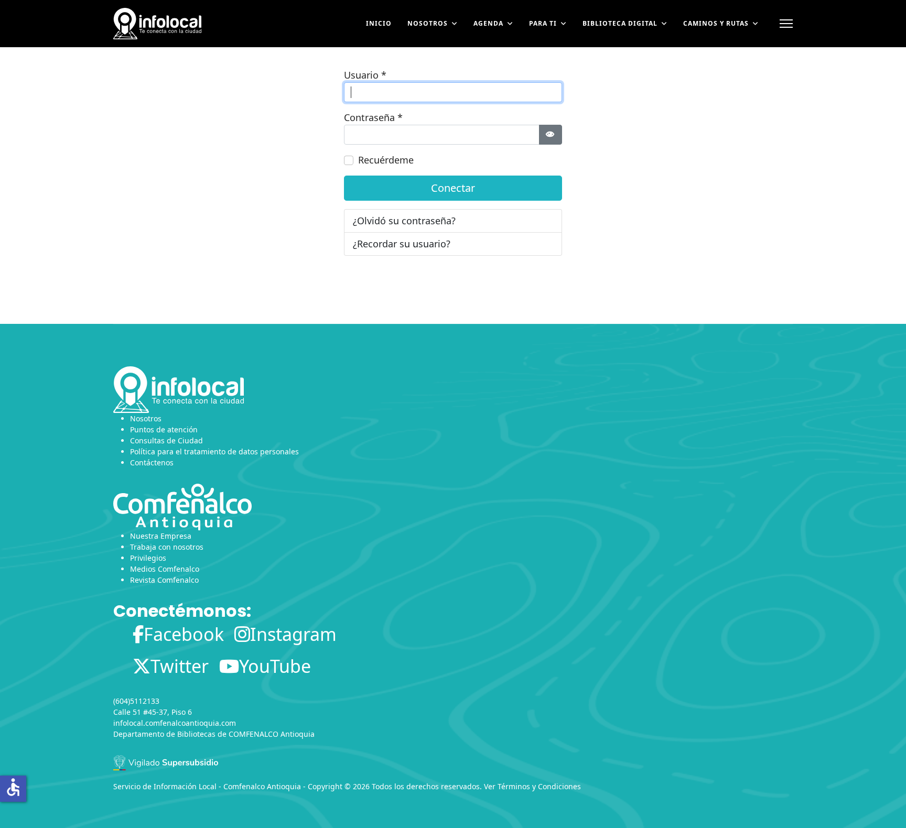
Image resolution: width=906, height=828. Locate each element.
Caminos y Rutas (716, 23)
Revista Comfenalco (164, 580)
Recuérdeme (386, 160)
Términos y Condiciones (539, 786)
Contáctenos (152, 462)
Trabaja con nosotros (166, 547)
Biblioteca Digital (620, 23)
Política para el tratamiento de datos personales (214, 451)
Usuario (365, 75)
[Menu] (786, 23)
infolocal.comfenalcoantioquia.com (174, 723)
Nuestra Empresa (160, 536)
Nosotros (427, 23)
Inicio (379, 23)
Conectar (453, 188)
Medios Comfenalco (164, 569)
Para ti (543, 23)
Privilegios (148, 558)
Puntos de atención (164, 429)
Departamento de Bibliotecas (164, 734)
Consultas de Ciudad (166, 440)
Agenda (488, 23)
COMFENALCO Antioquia (272, 734)
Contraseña (373, 117)
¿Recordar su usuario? (401, 243)
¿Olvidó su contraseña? (404, 220)
